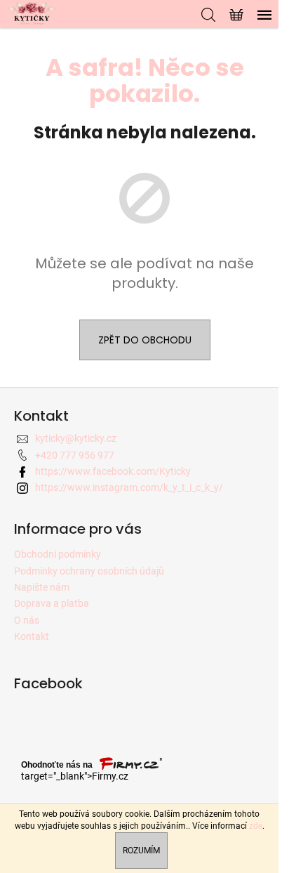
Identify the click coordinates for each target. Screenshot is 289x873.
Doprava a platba (51, 603)
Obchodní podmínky (57, 554)
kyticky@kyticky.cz (75, 438)
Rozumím (141, 850)
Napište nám (41, 587)
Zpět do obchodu (144, 340)
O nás (26, 620)
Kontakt (31, 636)
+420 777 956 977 (74, 455)
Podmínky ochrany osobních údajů (89, 571)
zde (255, 826)
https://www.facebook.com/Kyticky (113, 471)
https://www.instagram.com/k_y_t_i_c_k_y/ (129, 487)
